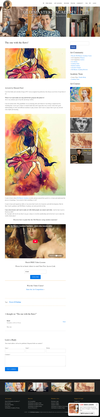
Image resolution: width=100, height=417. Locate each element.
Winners (82, 58)
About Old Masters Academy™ (12, 401)
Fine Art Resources (32, 408)
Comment (7, 354)
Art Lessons (8, 403)
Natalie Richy (82, 77)
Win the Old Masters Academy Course (81, 56)
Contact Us (77, 401)
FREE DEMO (49, 3)
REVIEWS (66, 3)
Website (48, 348)
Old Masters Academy (22, 198)
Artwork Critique (55, 403)
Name (7, 348)
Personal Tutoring (9, 404)
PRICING (73, 3)
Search (73, 47)
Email (27, 348)
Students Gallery (75, 65)
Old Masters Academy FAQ (34, 403)
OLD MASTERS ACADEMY (50, 12)
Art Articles (74, 61)
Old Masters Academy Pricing (12, 408)
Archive (82, 59)
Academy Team (75, 63)
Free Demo (7, 406)
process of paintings (15, 302)
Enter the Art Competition (34, 289)
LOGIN (94, 3)
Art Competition (31, 401)
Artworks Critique (76, 67)
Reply (64, 321)
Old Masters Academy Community (59, 406)
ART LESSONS (58, 3)
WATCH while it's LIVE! (87, 413)
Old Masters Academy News (35, 406)
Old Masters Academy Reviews (79, 69)
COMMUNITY (80, 3)
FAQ (87, 3)
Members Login (55, 401)
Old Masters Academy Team (58, 408)
